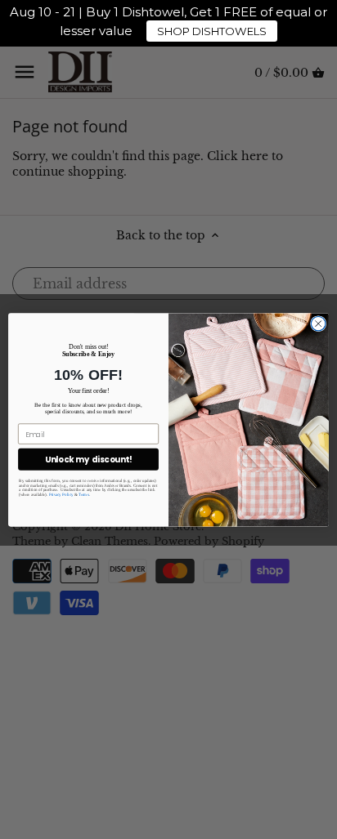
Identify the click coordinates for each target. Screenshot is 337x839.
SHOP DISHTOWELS (212, 31)
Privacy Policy (61, 494)
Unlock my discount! (89, 459)
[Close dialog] (318, 323)
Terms (83, 494)
